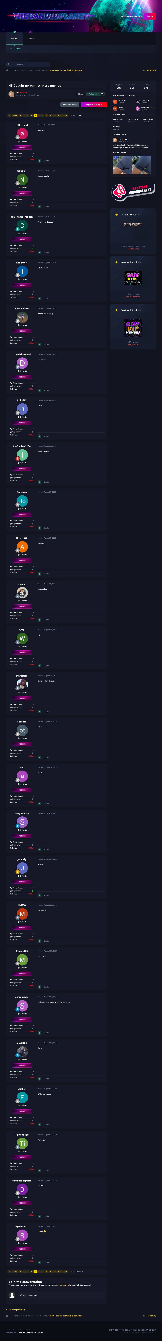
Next (60, 115)
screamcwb (21, 997)
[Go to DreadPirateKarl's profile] (22, 363)
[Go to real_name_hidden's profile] (22, 225)
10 (54, 115)
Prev (15, 115)
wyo (21, 629)
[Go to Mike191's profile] (115, 102)
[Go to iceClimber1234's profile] (22, 455)
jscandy (21, 859)
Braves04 (21, 538)
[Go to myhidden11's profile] (22, 1235)
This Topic (43, 64)
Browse (15, 38)
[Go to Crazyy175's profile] (22, 960)
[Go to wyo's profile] (22, 638)
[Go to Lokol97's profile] (22, 409)
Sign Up (150, 16)
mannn (22, 584)
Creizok (21, 1088)
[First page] (9, 115)
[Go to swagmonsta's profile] (22, 822)
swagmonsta (22, 813)
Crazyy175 (22, 951)
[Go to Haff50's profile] (22, 914)
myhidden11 (22, 1226)
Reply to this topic (94, 104)
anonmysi (21, 262)
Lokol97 (21, 400)
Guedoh (21, 170)
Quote (46, 161)
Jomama (22, 492)
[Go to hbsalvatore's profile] (22, 317)
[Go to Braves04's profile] (22, 547)
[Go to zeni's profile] (22, 776)
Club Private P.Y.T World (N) (133, 246)
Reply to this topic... (30, 1295)
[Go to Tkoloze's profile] (138, 102)
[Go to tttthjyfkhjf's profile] (22, 133)
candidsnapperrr (21, 1180)
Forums (17, 49)
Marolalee (21, 675)
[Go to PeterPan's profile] (11, 94)
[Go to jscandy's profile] (22, 868)
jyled (121, 107)
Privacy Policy (13, 1330)
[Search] (8, 64)
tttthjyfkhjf (22, 125)
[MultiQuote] (39, 161)
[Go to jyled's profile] (115, 108)
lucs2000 (21, 1043)
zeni (21, 767)
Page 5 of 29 (77, 115)
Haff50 (22, 905)
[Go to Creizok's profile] (22, 1097)
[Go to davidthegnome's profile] (138, 108)
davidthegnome (148, 107)
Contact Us (29, 1330)
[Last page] (66, 115)
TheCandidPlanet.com (30, 1332)
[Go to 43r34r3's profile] (22, 730)
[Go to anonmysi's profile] (22, 271)
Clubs (31, 38)
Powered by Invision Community (139, 1333)
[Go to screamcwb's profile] (22, 1006)
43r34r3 (21, 721)
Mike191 (122, 100)
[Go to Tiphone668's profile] (22, 1143)
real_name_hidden (22, 216)
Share (80, 94)
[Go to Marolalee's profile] (22, 684)
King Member (133, 294)
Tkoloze (145, 100)
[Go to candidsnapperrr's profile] (22, 1189)
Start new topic (70, 104)
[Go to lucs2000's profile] (22, 1051)
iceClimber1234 (22, 446)
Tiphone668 (22, 1134)
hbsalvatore (22, 308)
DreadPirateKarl (22, 354)
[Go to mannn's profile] (22, 592)
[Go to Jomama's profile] (22, 501)
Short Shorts (33, 95)
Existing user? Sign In (131, 16)
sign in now (64, 1285)
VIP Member (133, 342)
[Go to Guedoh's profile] (22, 179)
